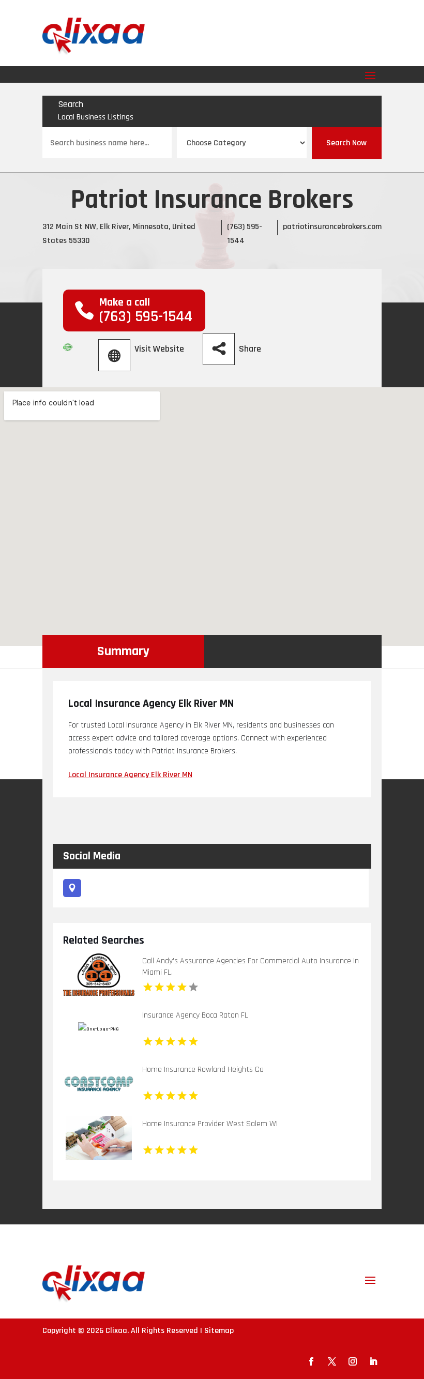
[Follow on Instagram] (352, 1361)
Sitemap (219, 1330)
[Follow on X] (332, 1361)
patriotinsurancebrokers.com (332, 226)
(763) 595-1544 (145, 316)
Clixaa (116, 1330)
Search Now (346, 143)
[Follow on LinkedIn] (373, 1361)
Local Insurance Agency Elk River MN (130, 774)
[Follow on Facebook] (311, 1361)
